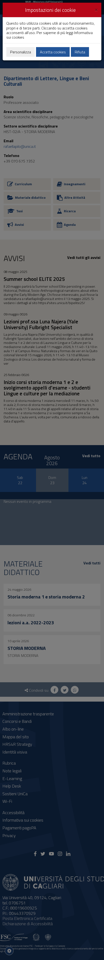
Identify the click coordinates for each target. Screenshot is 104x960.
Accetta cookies (53, 52)
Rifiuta (80, 52)
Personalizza (20, 52)
